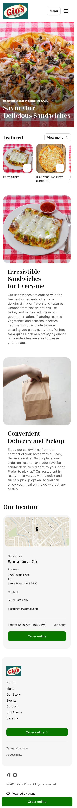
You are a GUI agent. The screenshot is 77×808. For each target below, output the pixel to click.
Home (10, 683)
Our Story (13, 694)
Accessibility (14, 754)
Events (11, 700)
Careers (12, 706)
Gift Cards (14, 712)
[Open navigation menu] (66, 11)
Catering (12, 718)
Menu (54, 11)
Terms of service (17, 748)
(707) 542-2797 (18, 601)
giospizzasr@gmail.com (23, 609)
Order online (37, 636)
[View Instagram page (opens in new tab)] (15, 775)
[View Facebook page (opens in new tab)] (8, 775)
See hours (59, 624)
